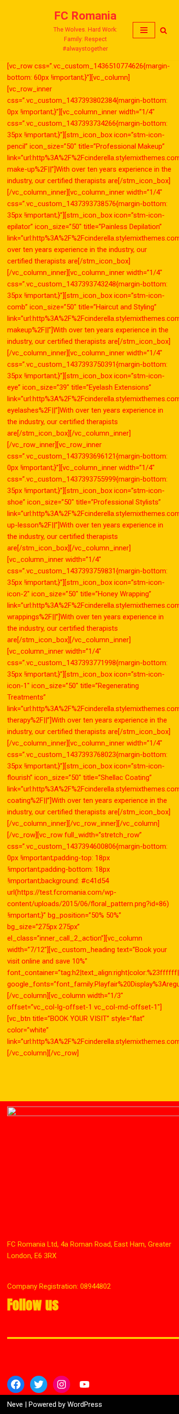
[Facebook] (15, 1384)
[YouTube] (84, 1384)
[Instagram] (61, 1384)
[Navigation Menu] (144, 30)
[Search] (163, 30)
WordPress (84, 1404)
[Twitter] (38, 1384)
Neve (15, 1404)
